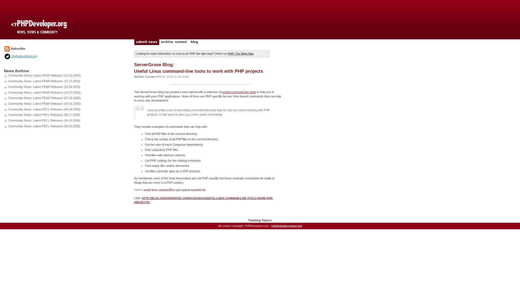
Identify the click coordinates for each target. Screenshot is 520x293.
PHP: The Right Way (241, 53)
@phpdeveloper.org (24, 56)
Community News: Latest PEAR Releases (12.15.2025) (44, 75)
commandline (166, 189)
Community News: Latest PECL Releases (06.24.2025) (44, 109)
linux (154, 189)
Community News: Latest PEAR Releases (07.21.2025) (44, 103)
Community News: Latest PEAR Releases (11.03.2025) (44, 86)
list (204, 189)
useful (147, 189)
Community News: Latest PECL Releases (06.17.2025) (44, 114)
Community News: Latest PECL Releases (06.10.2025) (44, 120)
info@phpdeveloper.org (286, 225)
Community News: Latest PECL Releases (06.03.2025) (44, 126)
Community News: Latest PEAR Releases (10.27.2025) (44, 92)
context (185, 189)
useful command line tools (239, 92)
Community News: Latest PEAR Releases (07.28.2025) (44, 98)
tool (178, 189)
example (196, 189)
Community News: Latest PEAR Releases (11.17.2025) (44, 81)
